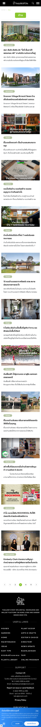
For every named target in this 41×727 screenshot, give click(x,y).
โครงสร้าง (8, 184)
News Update (10, 554)
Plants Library (9, 660)
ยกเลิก (17, 724)
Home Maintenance (8, 639)
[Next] (36, 584)
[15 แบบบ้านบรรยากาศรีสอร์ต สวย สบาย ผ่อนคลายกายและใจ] (20, 263)
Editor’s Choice (29, 637)
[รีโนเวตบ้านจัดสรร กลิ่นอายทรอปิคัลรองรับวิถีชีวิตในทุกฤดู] (20, 402)
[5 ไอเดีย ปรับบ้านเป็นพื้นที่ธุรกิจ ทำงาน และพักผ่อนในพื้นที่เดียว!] (20, 309)
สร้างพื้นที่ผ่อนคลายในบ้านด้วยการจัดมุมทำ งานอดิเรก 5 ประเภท (19, 468)
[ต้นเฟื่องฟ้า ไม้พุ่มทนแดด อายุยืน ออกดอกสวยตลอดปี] (20, 355)
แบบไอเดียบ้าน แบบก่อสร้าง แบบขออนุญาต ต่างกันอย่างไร (17, 190)
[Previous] (4, 584)
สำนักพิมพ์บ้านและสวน (10, 655)
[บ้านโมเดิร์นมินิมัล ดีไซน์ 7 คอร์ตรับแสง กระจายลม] (20, 216)
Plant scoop (9, 369)
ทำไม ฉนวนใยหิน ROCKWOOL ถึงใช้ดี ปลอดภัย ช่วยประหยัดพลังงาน (19, 514)
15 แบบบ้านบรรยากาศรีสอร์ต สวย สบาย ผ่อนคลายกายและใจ (19, 283)
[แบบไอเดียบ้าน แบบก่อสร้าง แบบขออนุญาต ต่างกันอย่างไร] (20, 170)
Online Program (30, 660)
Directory (26, 642)
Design (8, 323)
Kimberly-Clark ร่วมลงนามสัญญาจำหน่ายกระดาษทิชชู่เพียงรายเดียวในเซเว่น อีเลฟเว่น (20, 562)
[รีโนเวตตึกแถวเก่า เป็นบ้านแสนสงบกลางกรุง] (20, 124)
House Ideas (9, 462)
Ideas (4, 646)
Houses (8, 138)
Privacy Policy (20, 700)
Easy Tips (6, 651)
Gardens (5, 633)
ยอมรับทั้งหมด (31, 724)
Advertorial (9, 45)
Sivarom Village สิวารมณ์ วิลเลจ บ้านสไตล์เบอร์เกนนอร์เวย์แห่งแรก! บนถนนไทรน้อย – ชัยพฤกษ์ (19, 99)
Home (3, 10)
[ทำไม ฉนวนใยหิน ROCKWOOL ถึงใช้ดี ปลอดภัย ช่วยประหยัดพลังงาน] (20, 494)
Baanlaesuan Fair (28, 653)
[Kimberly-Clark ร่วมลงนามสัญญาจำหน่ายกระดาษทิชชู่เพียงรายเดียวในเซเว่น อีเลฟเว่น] (20, 540)
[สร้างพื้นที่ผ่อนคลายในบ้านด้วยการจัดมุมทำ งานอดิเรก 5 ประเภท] (20, 448)
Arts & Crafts (28, 633)
